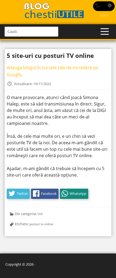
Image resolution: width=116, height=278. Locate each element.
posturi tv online (41, 224)
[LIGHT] (104, 6)
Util (40, 214)
